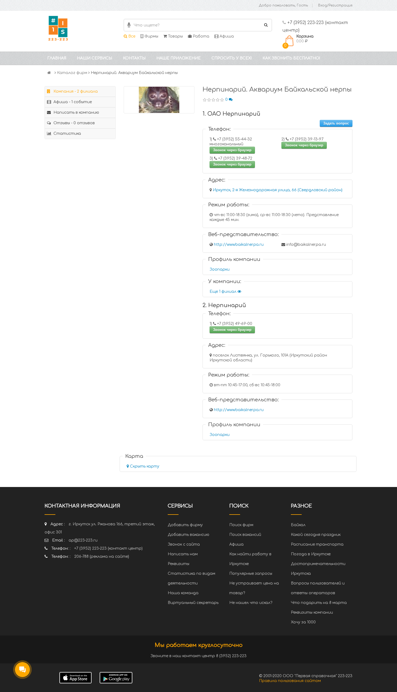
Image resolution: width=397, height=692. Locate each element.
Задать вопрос (336, 123)
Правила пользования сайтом (290, 681)
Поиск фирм (241, 525)
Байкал (298, 525)
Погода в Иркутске (311, 554)
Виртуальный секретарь (193, 603)
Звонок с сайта (184, 544)
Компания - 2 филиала (75, 91)
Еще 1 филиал (223, 292)
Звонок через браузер (232, 150)
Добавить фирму (185, 525)
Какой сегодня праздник (316, 535)
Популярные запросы (250, 574)
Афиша (226, 36)
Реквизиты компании (312, 612)
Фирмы (150, 36)
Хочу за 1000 (303, 622)
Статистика (66, 134)
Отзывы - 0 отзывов (73, 123)
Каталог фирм (72, 73)
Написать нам (183, 554)
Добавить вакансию (188, 535)
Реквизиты (178, 564)
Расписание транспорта (317, 544)
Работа (200, 36)
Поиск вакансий (245, 535)
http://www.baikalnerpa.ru (239, 245)
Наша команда (183, 593)
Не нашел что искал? (250, 603)
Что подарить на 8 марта (319, 603)
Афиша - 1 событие (72, 102)
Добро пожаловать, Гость (283, 5)
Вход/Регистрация (335, 5)
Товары (175, 36)
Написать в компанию (75, 112)
